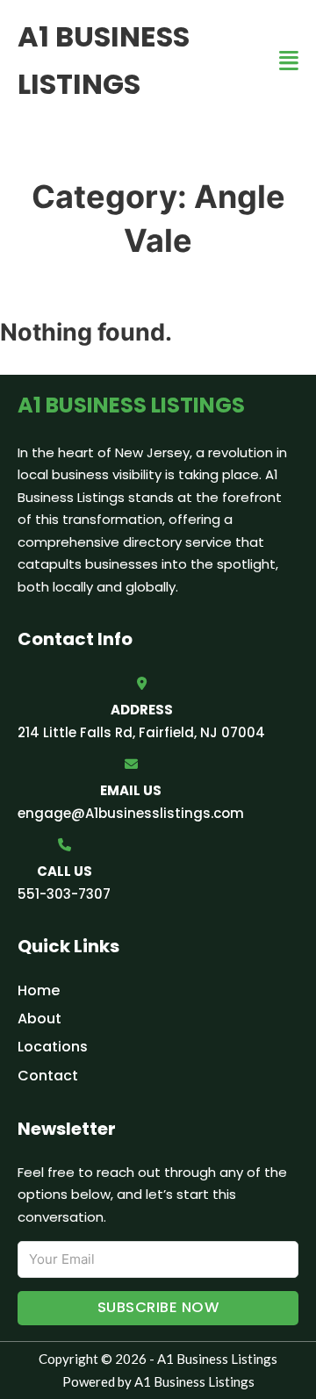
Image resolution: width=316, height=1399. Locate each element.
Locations (53, 1047)
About (39, 1018)
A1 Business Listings (104, 60)
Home (39, 990)
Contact (48, 1075)
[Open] (288, 61)
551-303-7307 (64, 894)
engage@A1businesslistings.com (131, 813)
